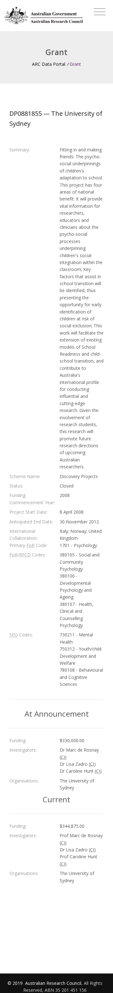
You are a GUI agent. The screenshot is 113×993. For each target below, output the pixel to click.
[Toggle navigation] (100, 12)
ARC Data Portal (48, 64)
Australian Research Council (53, 983)
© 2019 (16, 983)
